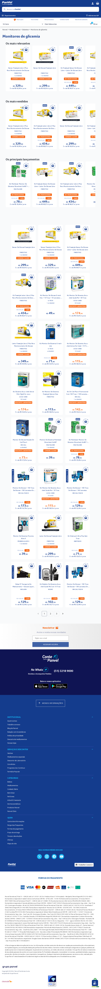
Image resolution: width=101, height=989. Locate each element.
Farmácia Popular (13, 771)
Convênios (11, 764)
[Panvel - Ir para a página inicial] (46, 3)
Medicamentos (12, 785)
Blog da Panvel (12, 728)
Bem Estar (11, 793)
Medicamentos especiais (16, 757)
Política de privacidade (15, 735)
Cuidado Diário (12, 789)
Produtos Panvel (13, 807)
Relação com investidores (16, 732)
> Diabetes (24, 29)
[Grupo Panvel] (9, 967)
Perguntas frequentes (15, 825)
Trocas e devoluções (14, 836)
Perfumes (10, 796)
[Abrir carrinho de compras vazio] (97, 3)
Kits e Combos (34, 19)
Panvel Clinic (11, 811)
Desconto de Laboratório (81, 19)
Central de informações (15, 821)
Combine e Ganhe (64, 19)
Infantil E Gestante (14, 800)
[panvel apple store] (41, 686)
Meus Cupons (20, 19)
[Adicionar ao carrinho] (26, 49)
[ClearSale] (7, 981)
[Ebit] (52, 981)
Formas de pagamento (15, 829)
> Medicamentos (14, 29)
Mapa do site (12, 843)
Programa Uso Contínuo (16, 768)
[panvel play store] (59, 686)
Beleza (9, 782)
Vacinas (10, 753)
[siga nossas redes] (39, 856)
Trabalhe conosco (13, 724)
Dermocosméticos (13, 804)
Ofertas (10, 840)
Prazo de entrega (13, 832)
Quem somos (12, 721)
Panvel (5, 29)
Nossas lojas (11, 743)
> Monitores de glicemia (38, 29)
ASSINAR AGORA (50, 644)
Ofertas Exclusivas (49, 19)
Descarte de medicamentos (17, 739)
